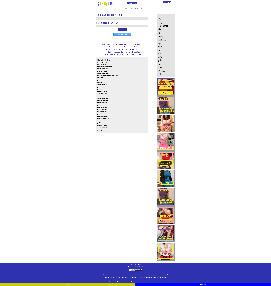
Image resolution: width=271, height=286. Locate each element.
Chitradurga (160, 39)
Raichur (159, 64)
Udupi (159, 70)
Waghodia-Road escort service (104, 131)
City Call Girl (100, 79)
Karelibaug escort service (103, 114)
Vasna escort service (102, 125)
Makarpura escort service (103, 118)
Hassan (159, 47)
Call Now (68, 284)
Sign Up (169, 2)
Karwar (159, 52)
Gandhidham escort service (104, 89)
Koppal (159, 56)
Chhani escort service (102, 100)
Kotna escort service (102, 116)
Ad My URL (100, 77)
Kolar (159, 54)
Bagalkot (160, 23)
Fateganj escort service (103, 104)
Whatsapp (203, 284)
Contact (141, 8)
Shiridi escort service (102, 86)
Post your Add (131, 3)
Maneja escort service (102, 120)
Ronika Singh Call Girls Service (104, 71)
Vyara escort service (102, 93)
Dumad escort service (102, 102)
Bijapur (159, 33)
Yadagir (159, 73)
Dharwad (160, 43)
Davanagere (160, 42)
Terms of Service (137, 264)
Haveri (159, 49)
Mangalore (160, 60)
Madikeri (160, 57)
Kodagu (159, 53)
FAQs (131, 264)
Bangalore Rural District (163, 25)
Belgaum (160, 28)
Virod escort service (102, 127)
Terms (131, 8)
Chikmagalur (160, 37)
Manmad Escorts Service (103, 95)
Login (165, 2)
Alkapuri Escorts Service (103, 68)
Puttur (159, 63)
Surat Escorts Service (102, 64)
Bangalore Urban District (163, 26)
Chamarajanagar (161, 35)
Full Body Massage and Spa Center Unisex (107, 75)
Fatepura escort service (103, 105)
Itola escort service (101, 111)
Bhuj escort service (102, 91)
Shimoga (160, 67)
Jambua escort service (102, 113)
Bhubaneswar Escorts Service (104, 66)
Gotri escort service (102, 109)
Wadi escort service (102, 129)
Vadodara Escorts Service (103, 63)
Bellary (159, 29)
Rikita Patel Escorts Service (104, 70)
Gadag (159, 45)
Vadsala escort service (102, 123)
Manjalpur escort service (103, 122)
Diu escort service (101, 88)
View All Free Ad (122, 34)
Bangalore (160, 74)
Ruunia (99, 80)
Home (126, 8)
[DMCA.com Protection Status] (135, 269)
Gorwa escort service (102, 107)
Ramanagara (161, 66)
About (136, 8)
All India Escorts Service (103, 73)
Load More (122, 29)
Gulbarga (160, 46)
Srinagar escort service (102, 84)
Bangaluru (160, 30)
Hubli (159, 50)
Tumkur (159, 69)
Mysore (159, 61)
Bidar (159, 32)
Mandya (159, 59)
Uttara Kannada (161, 71)
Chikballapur (160, 36)
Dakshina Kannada (162, 40)
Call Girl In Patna (101, 82)
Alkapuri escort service (102, 98)
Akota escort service (102, 96)
